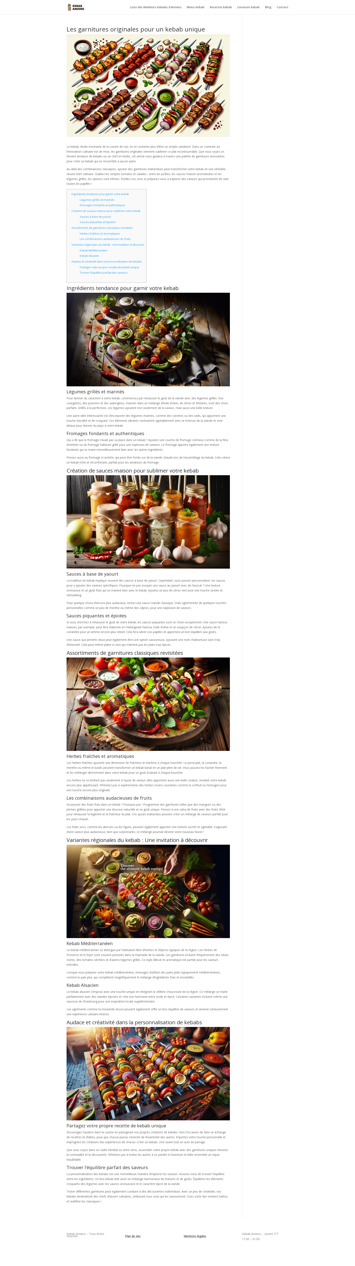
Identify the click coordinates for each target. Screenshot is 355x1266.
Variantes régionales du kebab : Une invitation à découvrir (107, 244)
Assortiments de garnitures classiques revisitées (102, 228)
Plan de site (133, 1236)
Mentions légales (195, 1236)
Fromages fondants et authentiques (102, 205)
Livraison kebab (248, 7)
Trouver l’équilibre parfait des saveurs (104, 272)
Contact (282, 7)
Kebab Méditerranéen (93, 250)
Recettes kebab (221, 7)
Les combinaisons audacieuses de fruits (105, 239)
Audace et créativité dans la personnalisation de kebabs (106, 261)
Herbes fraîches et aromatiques (100, 233)
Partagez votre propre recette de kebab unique (109, 267)
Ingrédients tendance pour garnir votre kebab (100, 194)
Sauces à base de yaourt (95, 216)
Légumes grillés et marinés (97, 200)
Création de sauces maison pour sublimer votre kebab (106, 211)
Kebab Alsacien (89, 256)
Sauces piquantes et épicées (98, 222)
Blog (268, 7)
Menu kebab (195, 7)
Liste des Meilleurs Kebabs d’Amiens (155, 7)
